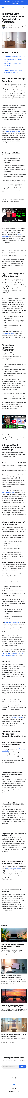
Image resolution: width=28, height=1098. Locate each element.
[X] (12, 1078)
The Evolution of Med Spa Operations (14, 56)
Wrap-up (6, 68)
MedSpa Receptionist (8, 333)
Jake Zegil (9, 26)
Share (23, 26)
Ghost (17, 1091)
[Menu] (26, 7)
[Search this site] (23, 7)
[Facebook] (15, 1078)
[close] (26, 2)
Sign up (14, 1088)
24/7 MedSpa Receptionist (13, 131)
